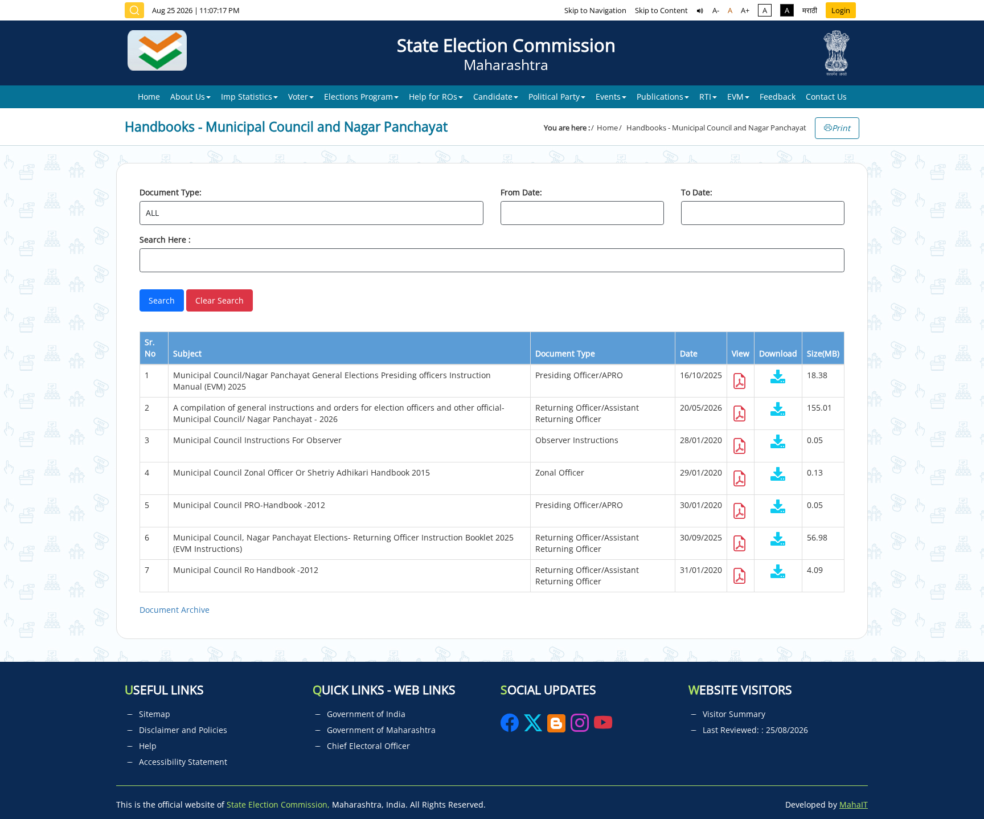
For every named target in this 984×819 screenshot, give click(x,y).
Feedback (778, 96)
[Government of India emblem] (836, 53)
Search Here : (165, 239)
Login (840, 10)
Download (778, 353)
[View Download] (778, 378)
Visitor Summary (734, 714)
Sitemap (154, 714)
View (740, 353)
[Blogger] (556, 726)
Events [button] (608, 96)
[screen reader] (700, 10)
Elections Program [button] (358, 96)
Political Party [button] (554, 96)
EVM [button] (735, 96)
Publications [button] (660, 96)
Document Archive (175, 609)
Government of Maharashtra (381, 729)
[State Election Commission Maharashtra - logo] (161, 53)
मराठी (809, 10)
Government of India (366, 714)
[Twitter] (533, 726)
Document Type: (171, 192)
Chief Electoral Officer (368, 745)
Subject (187, 353)
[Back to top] (948, 784)
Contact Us (826, 96)
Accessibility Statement (183, 761)
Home (149, 96)
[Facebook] (511, 726)
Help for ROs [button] (433, 96)
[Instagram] (581, 726)
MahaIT (853, 804)
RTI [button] (705, 96)
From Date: (521, 192)
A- (715, 10)
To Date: (696, 192)
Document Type (565, 353)
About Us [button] (187, 96)
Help (148, 745)
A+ (745, 10)
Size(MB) (823, 353)
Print (841, 127)
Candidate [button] (492, 96)
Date (689, 353)
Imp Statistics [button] (246, 96)
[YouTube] (603, 726)
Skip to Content (661, 10)
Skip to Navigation (595, 10)
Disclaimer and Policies (183, 729)
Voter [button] (298, 96)
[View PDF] (740, 384)
